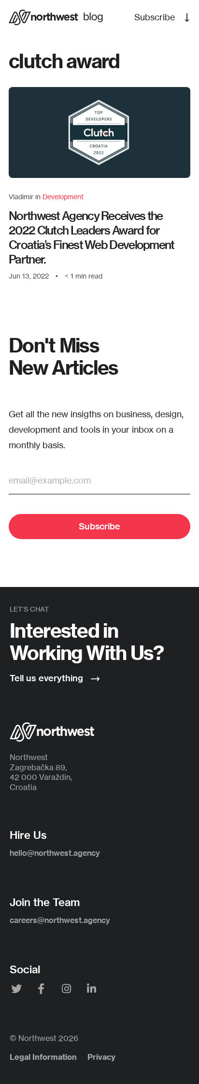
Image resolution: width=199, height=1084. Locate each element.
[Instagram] (66, 990)
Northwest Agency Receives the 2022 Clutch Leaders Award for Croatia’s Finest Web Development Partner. (91, 237)
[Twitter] (16, 990)
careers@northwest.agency (60, 920)
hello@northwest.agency (55, 853)
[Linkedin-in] (91, 990)
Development (63, 196)
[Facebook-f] (41, 990)
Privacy (101, 1057)
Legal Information (43, 1057)
